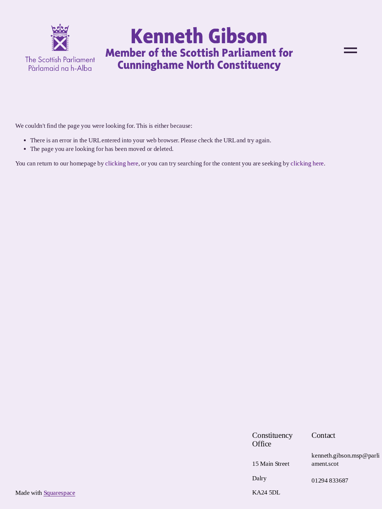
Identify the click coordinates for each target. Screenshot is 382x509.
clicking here (121, 163)
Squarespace (59, 492)
